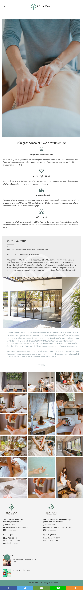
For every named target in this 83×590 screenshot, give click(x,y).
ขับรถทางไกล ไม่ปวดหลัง (22, 570)
